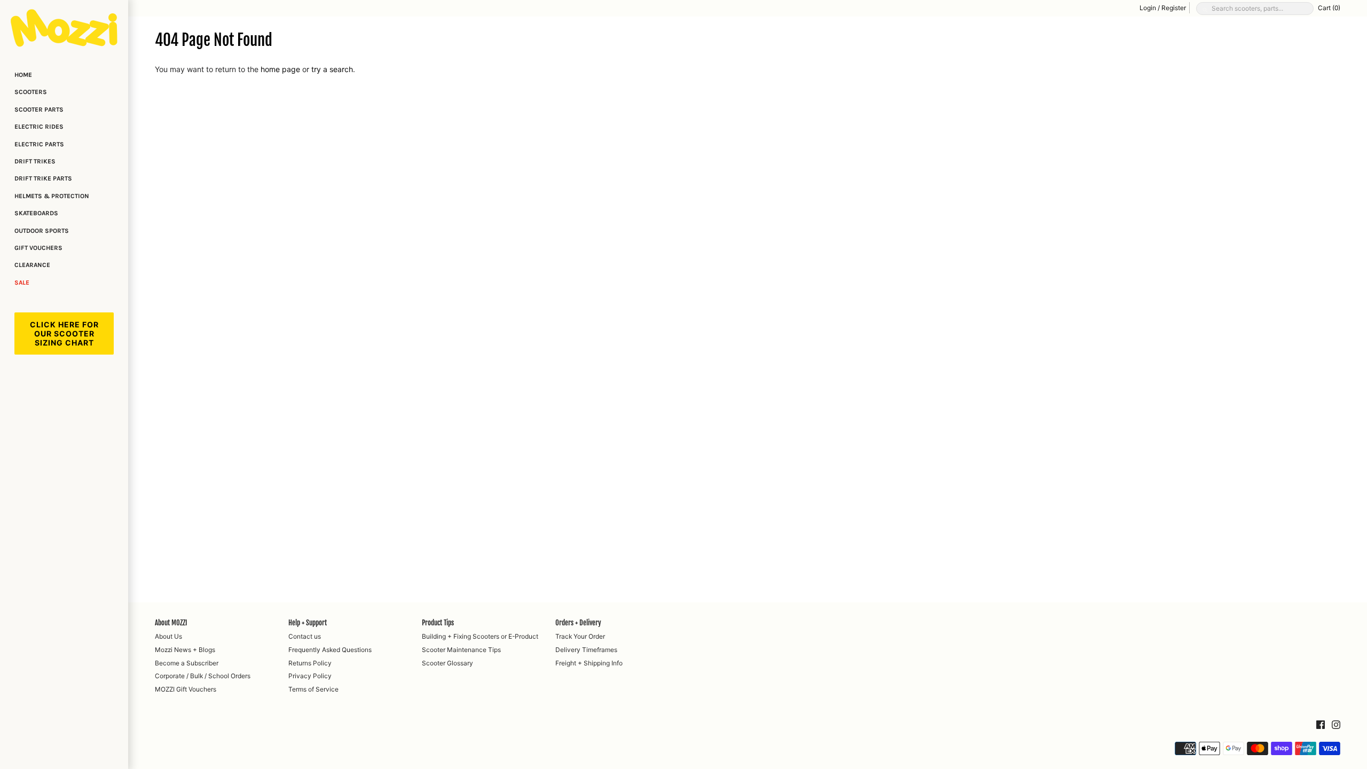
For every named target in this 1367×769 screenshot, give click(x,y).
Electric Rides (39, 126)
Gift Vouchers (38, 248)
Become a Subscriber (186, 663)
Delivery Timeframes (586, 650)
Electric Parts (39, 144)
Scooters (30, 92)
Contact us (304, 636)
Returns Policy (310, 663)
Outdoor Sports (41, 230)
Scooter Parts (39, 109)
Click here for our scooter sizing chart (64, 333)
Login (1148, 8)
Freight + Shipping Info (589, 663)
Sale (21, 282)
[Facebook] (1320, 725)
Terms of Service (313, 689)
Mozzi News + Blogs (185, 650)
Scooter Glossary (447, 663)
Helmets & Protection (51, 196)
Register (1173, 8)
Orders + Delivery (578, 622)
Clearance (32, 265)
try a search (332, 69)
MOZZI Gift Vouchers (185, 689)
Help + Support (307, 622)
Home (23, 75)
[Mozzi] (64, 28)
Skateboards (36, 213)
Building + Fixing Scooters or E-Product (480, 636)
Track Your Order (580, 636)
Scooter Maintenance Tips (461, 650)
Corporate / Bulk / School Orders (202, 676)
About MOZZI (171, 622)
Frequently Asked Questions (330, 650)
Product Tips (438, 622)
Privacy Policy (310, 676)
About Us (168, 636)
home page (280, 69)
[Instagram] (1336, 725)
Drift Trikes (35, 161)
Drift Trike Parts (43, 178)
